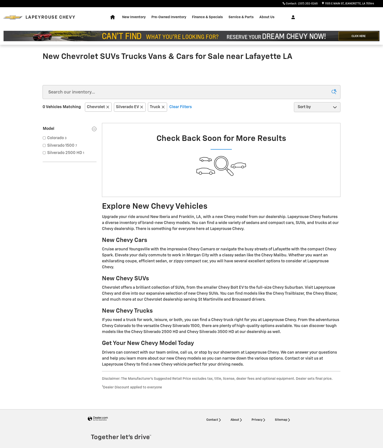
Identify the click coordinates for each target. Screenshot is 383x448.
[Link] (191, 36)
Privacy (257, 419)
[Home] (12, 17)
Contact (212, 419)
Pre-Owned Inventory (168, 17)
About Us (266, 17)
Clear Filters (180, 107)
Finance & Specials (207, 17)
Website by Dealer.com (98, 419)
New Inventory (134, 17)
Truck (155, 107)
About (235, 419)
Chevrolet (96, 107)
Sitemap (281, 419)
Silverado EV (127, 107)
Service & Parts (241, 17)
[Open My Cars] (292, 17)
